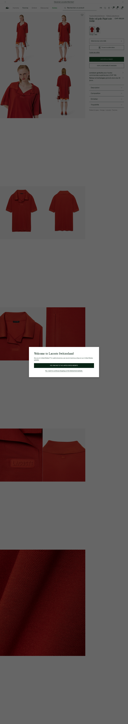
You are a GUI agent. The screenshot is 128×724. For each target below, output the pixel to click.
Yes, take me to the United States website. (64, 365)
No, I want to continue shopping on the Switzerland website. (64, 371)
